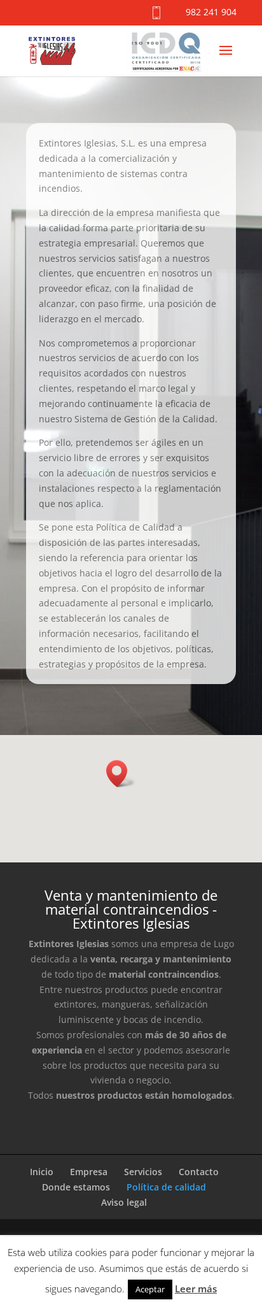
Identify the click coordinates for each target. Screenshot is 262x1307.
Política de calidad (166, 1187)
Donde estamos (76, 1187)
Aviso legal (124, 1202)
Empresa (88, 1172)
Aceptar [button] (150, 1289)
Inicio (41, 1172)
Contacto (199, 1172)
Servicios (143, 1172)
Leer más (196, 1288)
